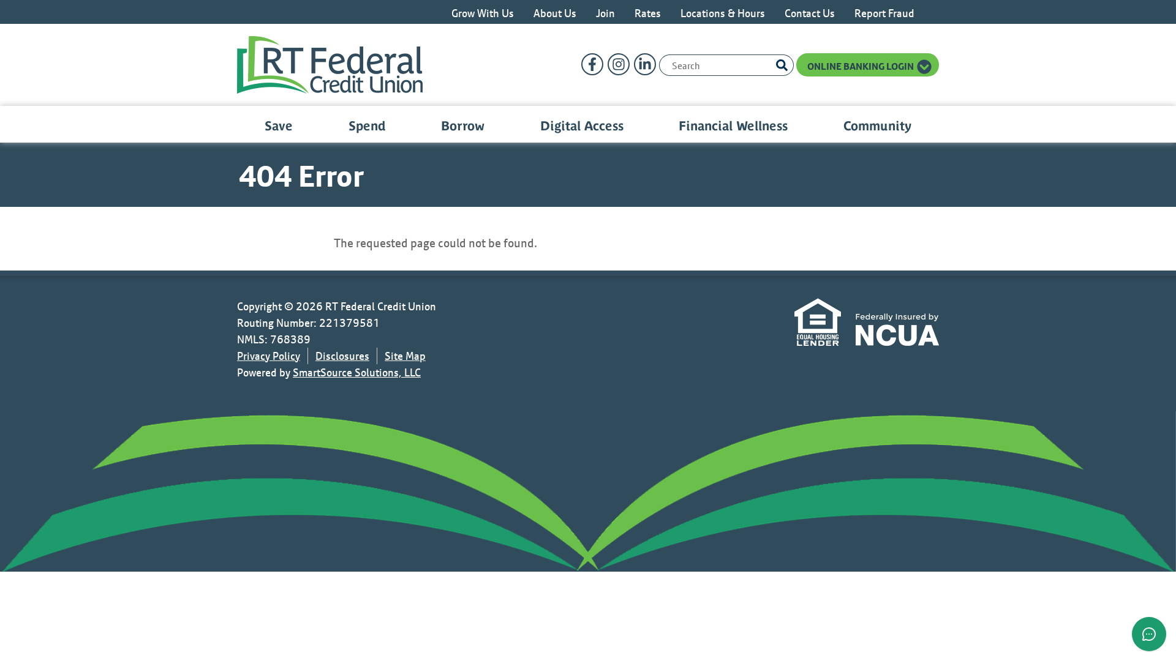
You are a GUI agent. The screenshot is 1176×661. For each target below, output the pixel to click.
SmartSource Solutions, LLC (357, 372)
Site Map (405, 356)
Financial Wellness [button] (733, 126)
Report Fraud (884, 13)
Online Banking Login (861, 66)
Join (605, 13)
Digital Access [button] (582, 126)
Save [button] (279, 126)
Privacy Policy (268, 356)
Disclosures (342, 356)
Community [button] (877, 126)
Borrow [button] (462, 126)
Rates (648, 13)
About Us (554, 13)
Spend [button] (367, 126)
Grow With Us (482, 13)
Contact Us (810, 13)
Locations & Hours (722, 13)
